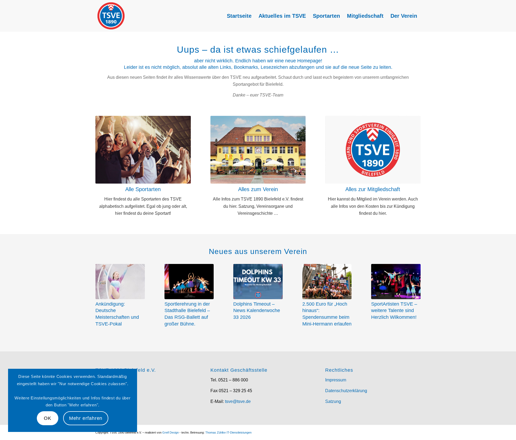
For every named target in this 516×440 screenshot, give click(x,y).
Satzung (333, 401)
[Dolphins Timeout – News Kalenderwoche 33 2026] (258, 281)
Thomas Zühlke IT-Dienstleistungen (228, 432)
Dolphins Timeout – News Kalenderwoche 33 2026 (256, 310)
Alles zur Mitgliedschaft (372, 189)
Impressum (335, 380)
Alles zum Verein (258, 189)
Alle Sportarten (143, 189)
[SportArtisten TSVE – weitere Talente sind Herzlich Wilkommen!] (396, 281)
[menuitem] (239, 15)
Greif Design (170, 432)
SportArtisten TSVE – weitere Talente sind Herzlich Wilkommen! (394, 310)
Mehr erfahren (86, 418)
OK (47, 418)
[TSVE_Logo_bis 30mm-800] (111, 15)
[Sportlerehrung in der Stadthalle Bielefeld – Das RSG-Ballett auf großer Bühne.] (189, 281)
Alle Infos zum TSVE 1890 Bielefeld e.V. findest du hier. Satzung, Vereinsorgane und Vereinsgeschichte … (258, 206)
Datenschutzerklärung (346, 390)
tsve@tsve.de (238, 401)
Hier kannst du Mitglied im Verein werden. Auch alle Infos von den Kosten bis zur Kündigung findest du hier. (373, 206)
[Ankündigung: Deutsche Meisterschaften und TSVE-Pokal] (120, 281)
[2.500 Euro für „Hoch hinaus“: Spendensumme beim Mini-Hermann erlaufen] (327, 281)
